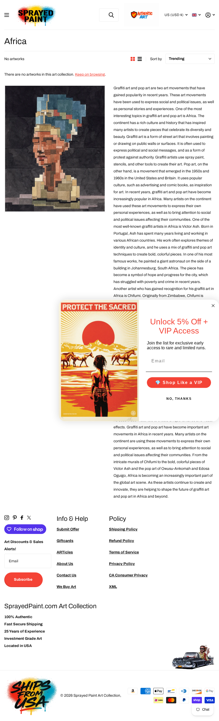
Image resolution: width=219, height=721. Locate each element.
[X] (29, 518)
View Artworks (7, 15)
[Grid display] (133, 59)
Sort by (156, 59)
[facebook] (22, 517)
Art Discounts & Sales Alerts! (23, 545)
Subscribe (23, 579)
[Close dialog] (213, 306)
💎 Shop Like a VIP (179, 382)
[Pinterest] (15, 517)
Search (111, 15)
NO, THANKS (179, 398)
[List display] (140, 59)
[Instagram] (6, 517)
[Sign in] (210, 15)
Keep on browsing (90, 74)
